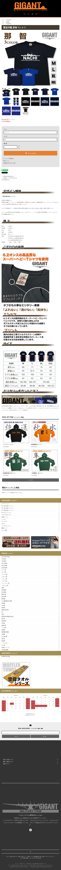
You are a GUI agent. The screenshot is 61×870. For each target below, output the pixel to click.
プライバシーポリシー (49, 856)
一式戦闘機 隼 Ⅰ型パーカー (37, 473)
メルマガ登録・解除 (24, 858)
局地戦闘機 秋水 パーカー (36, 444)
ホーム (3, 19)
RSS (37, 858)
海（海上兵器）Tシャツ (10, 19)
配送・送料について (23, 856)
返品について (6, 160)
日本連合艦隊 (8, 23)
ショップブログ (32, 858)
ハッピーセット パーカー (8, 444)
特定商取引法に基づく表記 (9, 163)
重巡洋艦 (7, 22)
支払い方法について (14, 856)
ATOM (39, 858)
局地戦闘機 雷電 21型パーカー (9, 473)
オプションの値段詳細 (8, 158)
